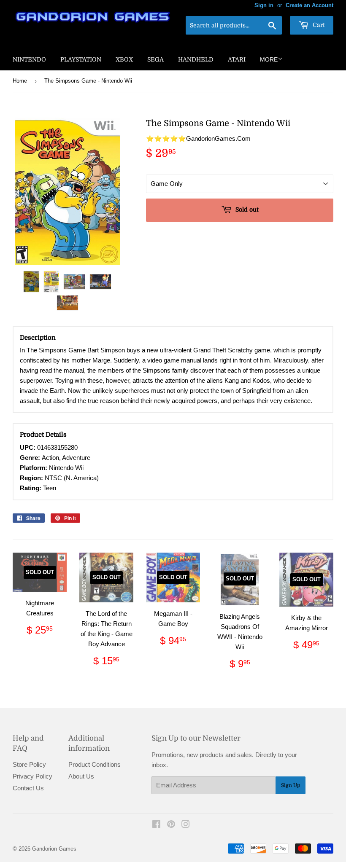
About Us (81, 776)
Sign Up (290, 785)
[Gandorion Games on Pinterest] (171, 825)
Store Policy (29, 764)
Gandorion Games (54, 849)
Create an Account (309, 5)
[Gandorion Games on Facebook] (156, 825)
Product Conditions (94, 764)
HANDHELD (196, 59)
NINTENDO (29, 59)
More (269, 59)
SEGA (155, 59)
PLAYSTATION (80, 59)
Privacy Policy (32, 776)
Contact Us (28, 788)
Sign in (263, 5)
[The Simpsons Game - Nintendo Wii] (31, 281)
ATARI (237, 59)
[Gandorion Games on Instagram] (185, 825)
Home (20, 81)
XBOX (124, 59)
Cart (318, 24)
